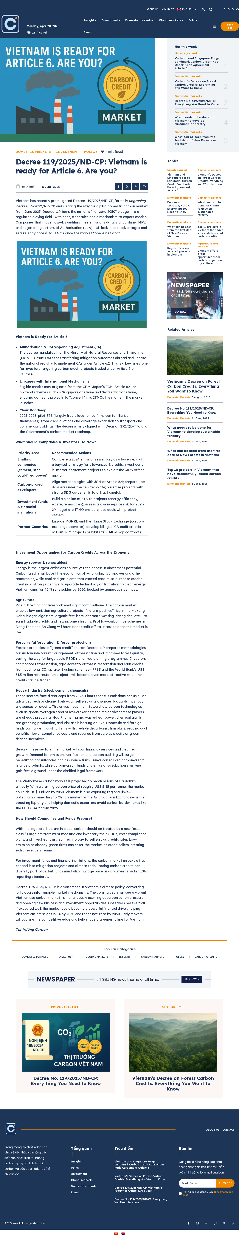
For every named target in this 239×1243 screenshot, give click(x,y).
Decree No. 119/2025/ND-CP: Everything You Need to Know (197, 102)
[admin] (19, 186)
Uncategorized (186, 53)
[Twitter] (233, 9)
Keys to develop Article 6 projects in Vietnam (178, 251)
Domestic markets (33, 151)
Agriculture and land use (208, 244)
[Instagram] (228, 9)
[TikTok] (206, 1223)
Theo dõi (225, 1183)
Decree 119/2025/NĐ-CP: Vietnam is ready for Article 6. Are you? (138, 1189)
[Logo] (11, 1128)
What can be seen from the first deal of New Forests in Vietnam (195, 140)
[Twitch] (215, 1223)
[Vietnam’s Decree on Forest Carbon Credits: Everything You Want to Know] (195, 355)
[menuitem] (187, 9)
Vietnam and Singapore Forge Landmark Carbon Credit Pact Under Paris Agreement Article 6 (197, 63)
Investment (67, 151)
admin (31, 186)
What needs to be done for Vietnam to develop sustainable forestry (195, 120)
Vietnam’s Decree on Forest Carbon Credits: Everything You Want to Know (195, 84)
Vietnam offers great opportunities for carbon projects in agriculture (210, 257)
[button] (210, 9)
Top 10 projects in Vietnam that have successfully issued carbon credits (210, 231)
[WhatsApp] (144, 186)
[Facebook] (224, 9)
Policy (90, 151)
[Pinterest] (135, 186)
